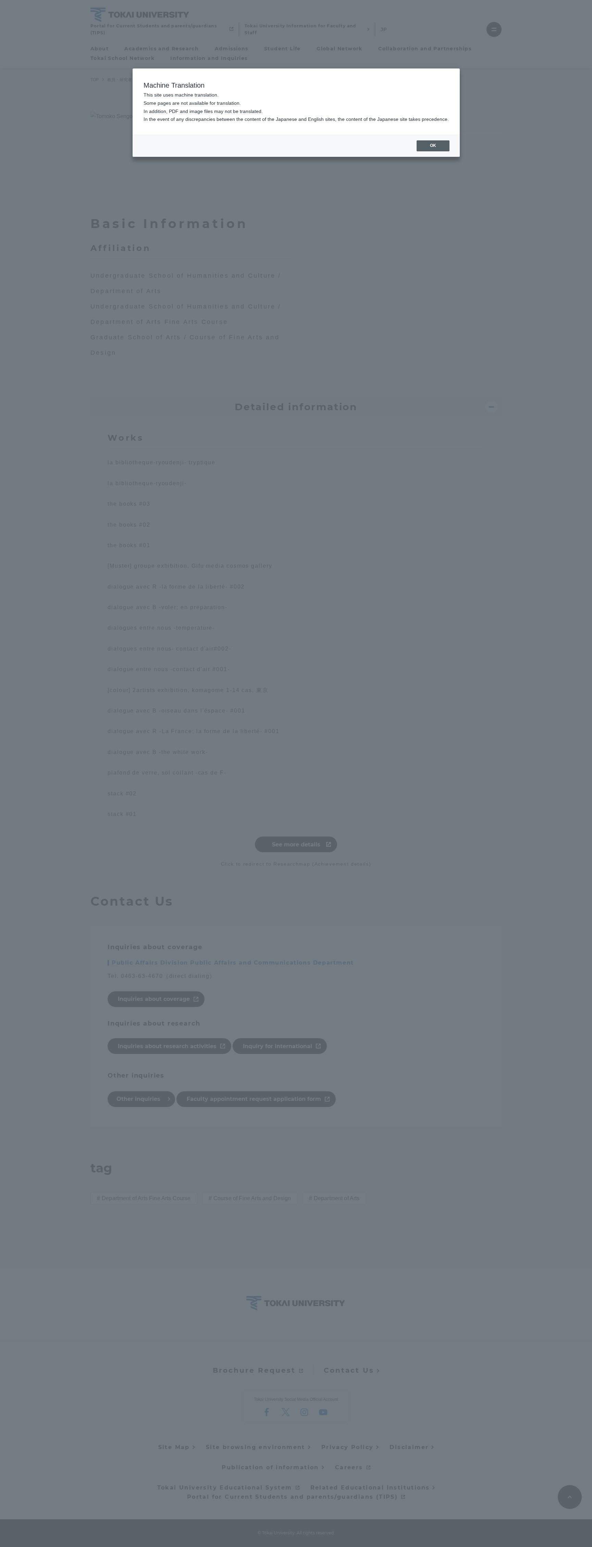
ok (433, 145)
